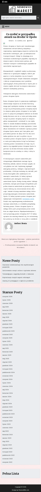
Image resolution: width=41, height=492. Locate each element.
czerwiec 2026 (7, 303)
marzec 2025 (6, 355)
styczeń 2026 (7, 321)
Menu (5, 2)
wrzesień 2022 (7, 459)
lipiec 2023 (6, 424)
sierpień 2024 (7, 379)
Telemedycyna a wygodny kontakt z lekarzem (18, 274)
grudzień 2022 (7, 448)
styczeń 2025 (7, 362)
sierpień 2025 (7, 338)
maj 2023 (5, 431)
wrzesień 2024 (7, 376)
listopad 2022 (7, 452)
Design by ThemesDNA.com (20, 490)
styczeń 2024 (7, 404)
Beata (12, 40)
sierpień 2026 (7, 297)
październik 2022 (8, 455)
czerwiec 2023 (7, 428)
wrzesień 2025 (7, 335)
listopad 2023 (7, 410)
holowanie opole (28, 199)
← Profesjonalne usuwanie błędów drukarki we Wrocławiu (20, 246)
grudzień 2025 (7, 324)
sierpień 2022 (7, 462)
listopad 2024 (7, 369)
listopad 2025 (7, 328)
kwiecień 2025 (7, 352)
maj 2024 (5, 390)
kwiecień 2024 (7, 393)
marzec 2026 (6, 314)
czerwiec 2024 (7, 386)
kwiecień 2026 (7, 310)
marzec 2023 (6, 438)
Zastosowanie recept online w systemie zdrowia (19, 271)
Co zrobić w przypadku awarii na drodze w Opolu (20, 36)
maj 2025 (5, 348)
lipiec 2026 (6, 300)
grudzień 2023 (7, 407)
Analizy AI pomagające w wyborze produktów (18, 281)
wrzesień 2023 (7, 417)
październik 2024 (8, 372)
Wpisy (30, 41)
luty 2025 (5, 359)
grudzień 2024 (7, 366)
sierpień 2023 (7, 421)
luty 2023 (5, 441)
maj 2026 (5, 307)
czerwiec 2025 (7, 345)
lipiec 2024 (6, 383)
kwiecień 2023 (7, 435)
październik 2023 (8, 414)
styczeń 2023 (7, 445)
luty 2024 (5, 400)
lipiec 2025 (6, 341)
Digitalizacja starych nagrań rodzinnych (16, 277)
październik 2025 (8, 331)
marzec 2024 (6, 397)
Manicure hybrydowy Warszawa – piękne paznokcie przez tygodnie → (20, 240)
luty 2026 (5, 317)
